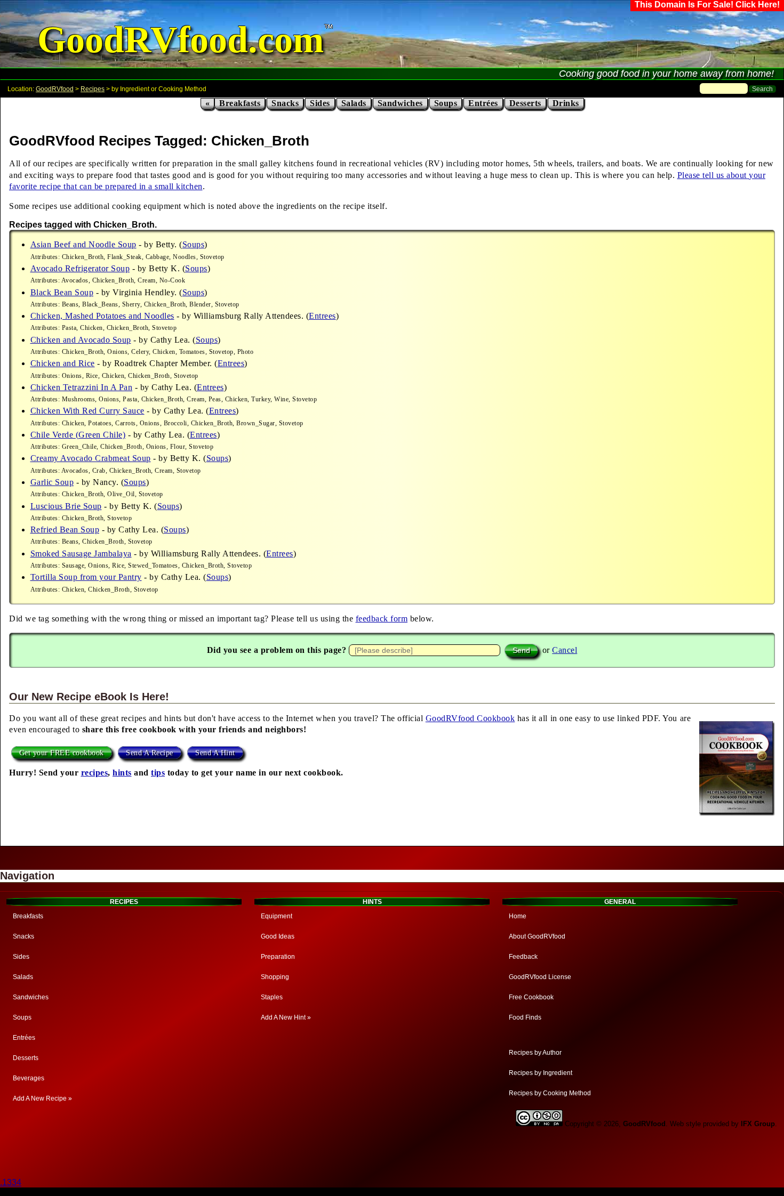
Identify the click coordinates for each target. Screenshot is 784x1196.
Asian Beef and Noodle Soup (83, 244)
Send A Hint (215, 753)
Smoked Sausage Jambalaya (81, 553)
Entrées (483, 103)
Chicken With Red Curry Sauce (87, 410)
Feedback (523, 956)
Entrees (322, 315)
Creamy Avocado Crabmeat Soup (90, 458)
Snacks (285, 103)
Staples (272, 997)
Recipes (93, 89)
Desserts (525, 103)
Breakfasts (239, 103)
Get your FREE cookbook (61, 753)
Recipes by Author (535, 1052)
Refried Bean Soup (65, 529)
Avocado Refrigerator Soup (80, 268)
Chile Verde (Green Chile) (78, 434)
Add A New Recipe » (42, 1098)
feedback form (382, 618)
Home (517, 916)
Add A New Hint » (286, 1017)
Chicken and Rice (62, 363)
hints (122, 772)
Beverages (28, 1078)
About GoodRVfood (537, 936)
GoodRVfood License (540, 977)
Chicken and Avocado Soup (80, 339)
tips (158, 772)
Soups (446, 103)
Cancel (564, 649)
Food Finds (525, 1017)
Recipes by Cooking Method (550, 1093)
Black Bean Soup (62, 292)
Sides (320, 103)
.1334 (10, 1182)
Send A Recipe (149, 753)
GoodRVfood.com (180, 39)
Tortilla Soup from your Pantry (86, 576)
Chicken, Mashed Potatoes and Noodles (102, 315)
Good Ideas (277, 936)
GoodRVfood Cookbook (470, 718)
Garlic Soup (52, 482)
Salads (353, 103)
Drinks (566, 103)
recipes (94, 772)
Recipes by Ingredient (540, 1073)
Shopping (275, 977)
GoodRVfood (55, 89)
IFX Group (758, 1124)
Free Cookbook (531, 997)
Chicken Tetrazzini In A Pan (81, 387)
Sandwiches (400, 103)
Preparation (278, 956)
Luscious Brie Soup (66, 506)
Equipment (276, 916)
